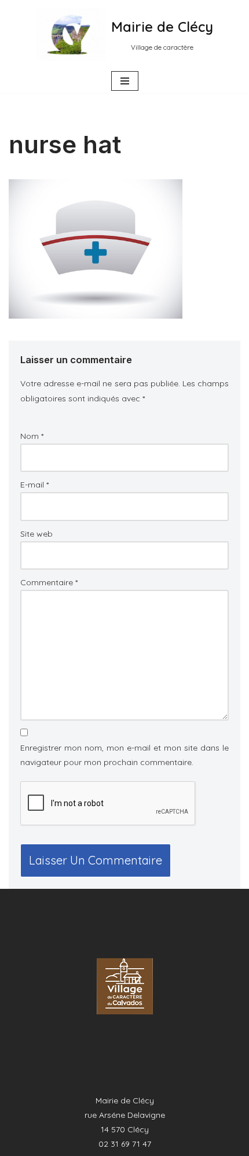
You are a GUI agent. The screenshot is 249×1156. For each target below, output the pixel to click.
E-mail (34, 484)
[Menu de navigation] (124, 81)
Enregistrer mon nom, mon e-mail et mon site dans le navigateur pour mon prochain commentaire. (124, 755)
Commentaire (49, 582)
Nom (31, 436)
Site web (36, 534)
